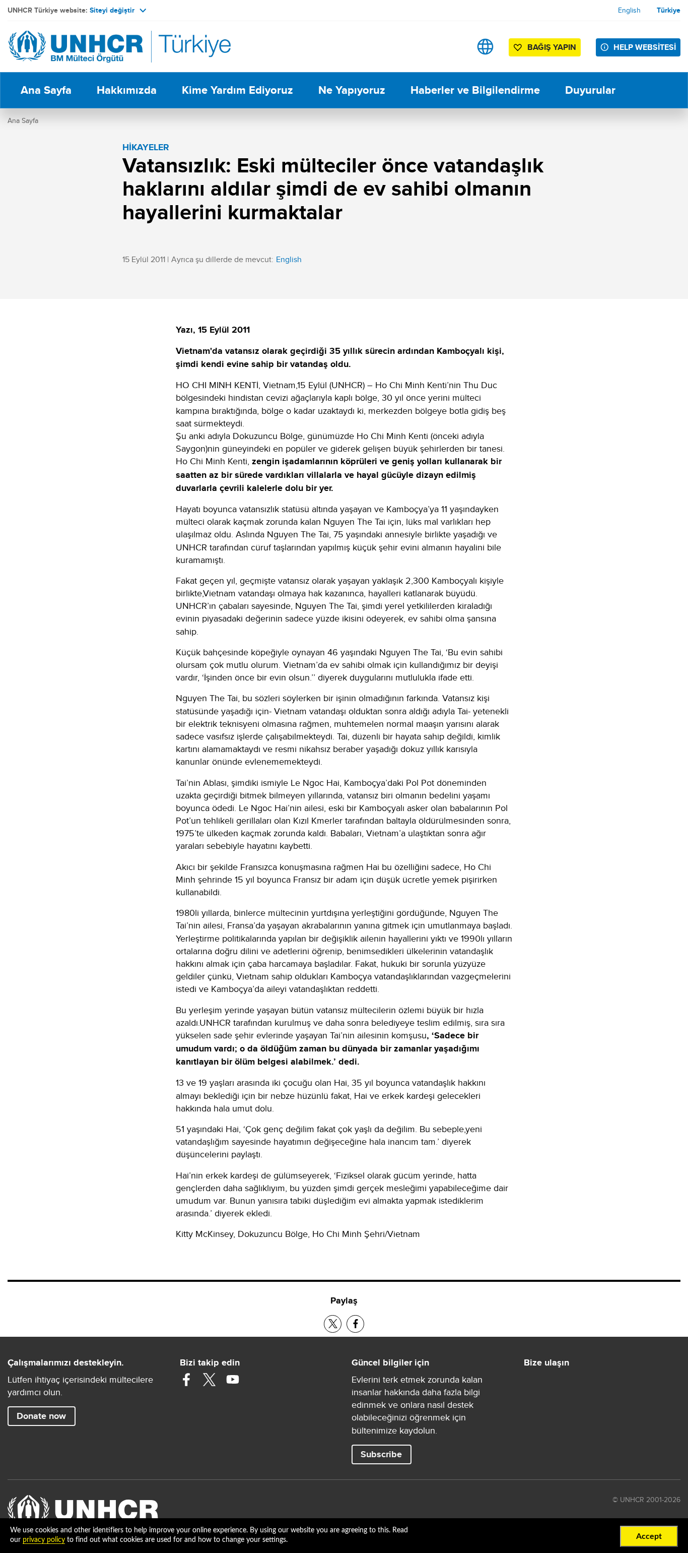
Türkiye (668, 10)
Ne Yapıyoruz (351, 90)
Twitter (209, 1379)
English (629, 10)
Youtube (232, 1379)
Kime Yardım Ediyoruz (237, 90)
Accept (649, 1536)
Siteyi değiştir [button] (112, 10)
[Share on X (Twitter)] (332, 1324)
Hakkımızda (127, 90)
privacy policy (44, 1539)
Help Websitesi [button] (644, 47)
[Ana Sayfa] (78, 46)
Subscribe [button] (381, 1454)
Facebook (186, 1379)
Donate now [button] (41, 1415)
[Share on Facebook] (355, 1324)
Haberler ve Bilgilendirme (475, 90)
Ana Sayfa (46, 90)
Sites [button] (485, 46)
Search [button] (453, 46)
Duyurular (590, 90)
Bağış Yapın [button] (551, 47)
